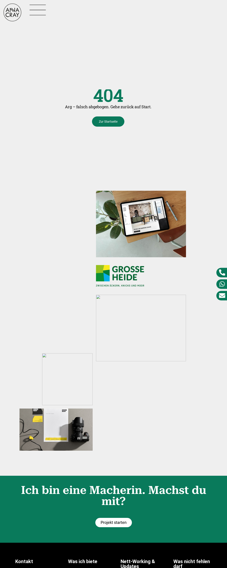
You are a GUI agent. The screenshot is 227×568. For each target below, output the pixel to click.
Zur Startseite (108, 121)
